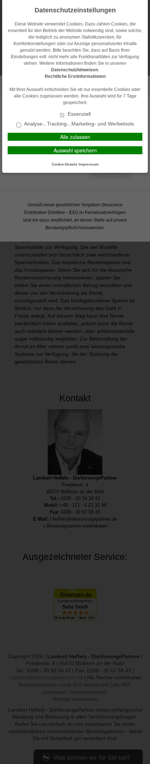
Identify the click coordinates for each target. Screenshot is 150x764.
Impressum (89, 164)
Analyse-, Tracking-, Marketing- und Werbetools (78, 124)
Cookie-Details (65, 164)
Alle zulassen (75, 136)
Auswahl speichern (75, 150)
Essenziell (78, 114)
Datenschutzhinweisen (74, 69)
